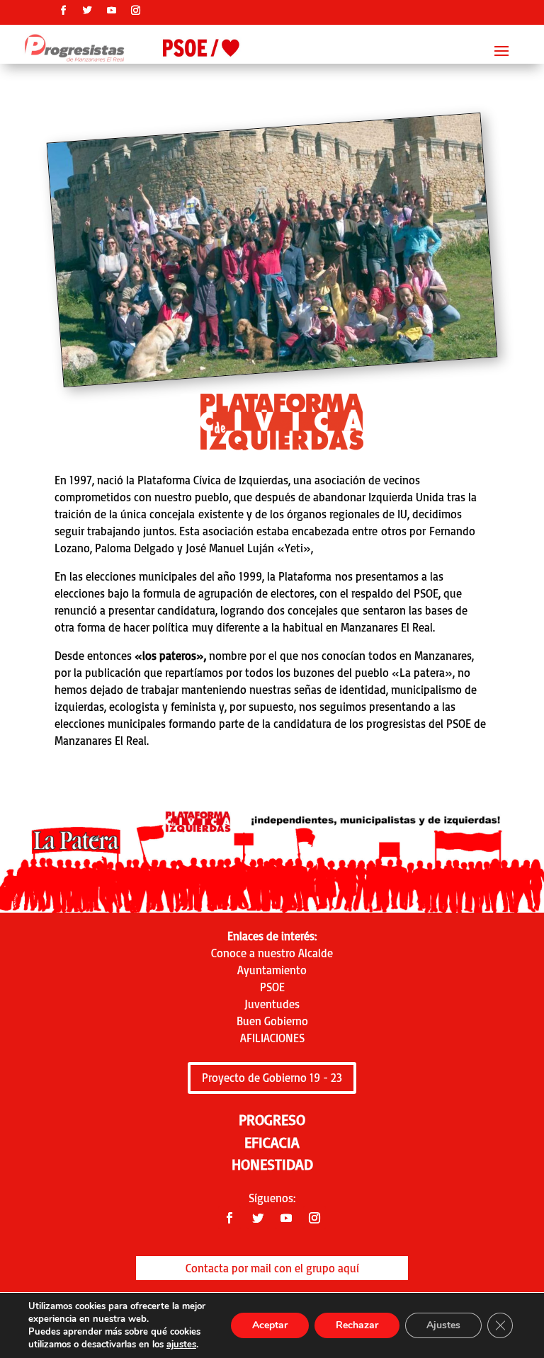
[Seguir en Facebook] (64, 10)
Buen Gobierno (272, 1021)
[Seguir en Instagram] (136, 10)
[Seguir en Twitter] (88, 10)
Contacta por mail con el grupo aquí (272, 1268)
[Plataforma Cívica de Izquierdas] (279, 368)
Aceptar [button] (270, 1325)
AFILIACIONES (272, 1038)
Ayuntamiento (272, 970)
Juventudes (272, 1004)
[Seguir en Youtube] (112, 10)
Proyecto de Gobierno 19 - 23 (272, 1078)
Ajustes (443, 1325)
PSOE (272, 987)
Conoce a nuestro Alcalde (272, 953)
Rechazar (357, 1325)
